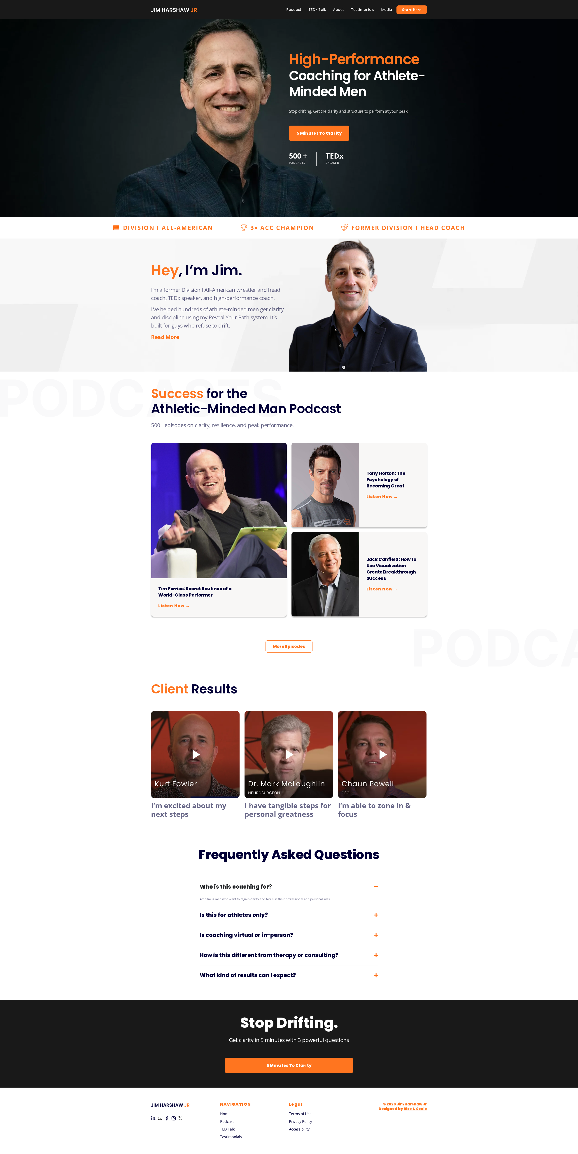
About (338, 9)
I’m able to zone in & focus (374, 810)
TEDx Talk (317, 9)
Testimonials (362, 9)
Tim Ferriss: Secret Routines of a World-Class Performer (194, 591)
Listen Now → (174, 606)
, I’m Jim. (196, 270)
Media (386, 9)
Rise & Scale (415, 1108)
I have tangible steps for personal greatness (288, 810)
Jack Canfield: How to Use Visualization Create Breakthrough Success (391, 568)
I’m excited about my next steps (188, 810)
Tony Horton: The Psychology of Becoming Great (386, 479)
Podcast (293, 9)
